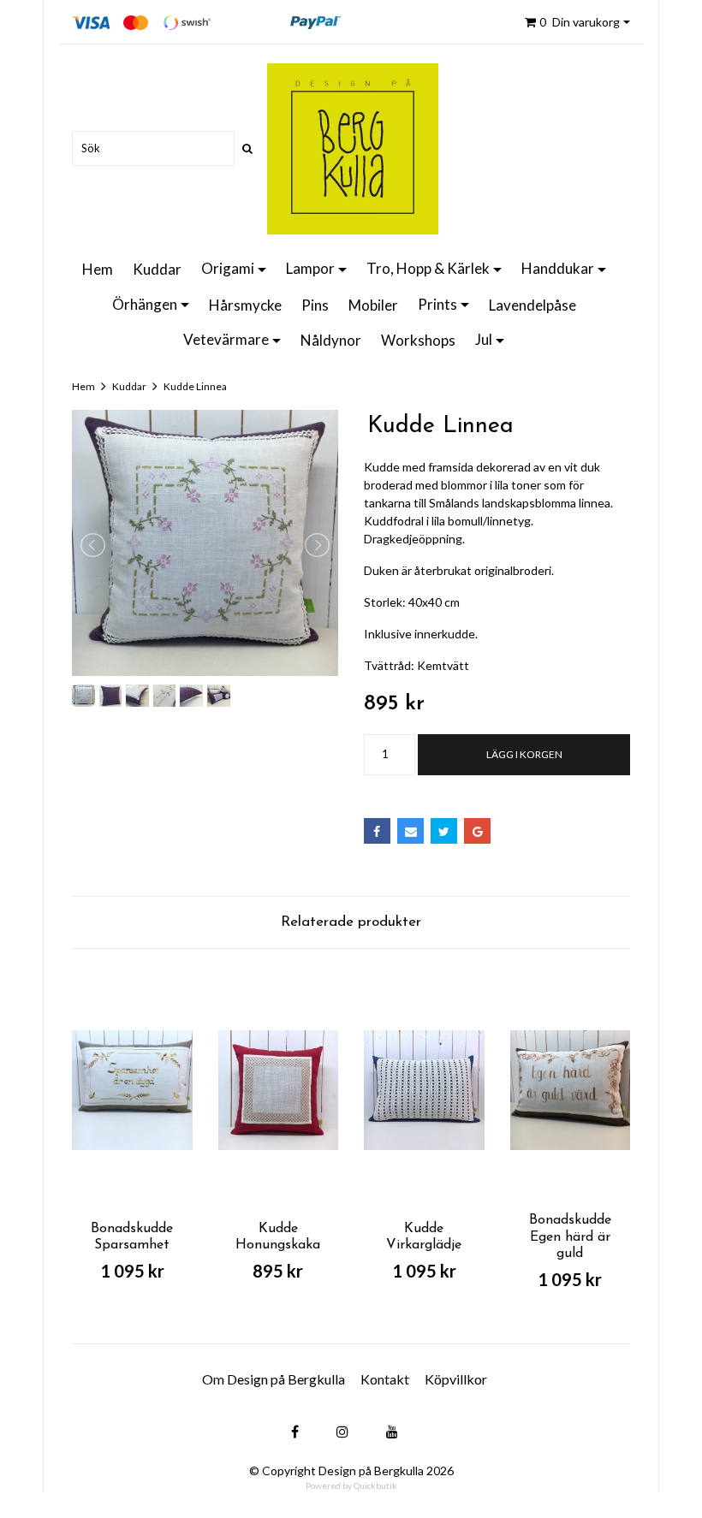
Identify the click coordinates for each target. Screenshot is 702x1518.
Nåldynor (330, 340)
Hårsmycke (245, 305)
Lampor (310, 268)
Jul (483, 339)
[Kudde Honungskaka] (278, 1090)
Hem (97, 269)
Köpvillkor (456, 1379)
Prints (437, 304)
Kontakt (384, 1379)
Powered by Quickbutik (351, 1485)
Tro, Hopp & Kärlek (428, 268)
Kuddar (157, 269)
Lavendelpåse (532, 305)
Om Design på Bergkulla (273, 1379)
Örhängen (144, 304)
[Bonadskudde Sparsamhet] (132, 1090)
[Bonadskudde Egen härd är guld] (570, 1090)
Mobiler (373, 305)
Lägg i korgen (524, 754)
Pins (315, 305)
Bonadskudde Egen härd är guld (570, 1236)
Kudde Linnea (195, 386)
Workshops (418, 340)
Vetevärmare (226, 339)
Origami (227, 268)
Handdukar (557, 268)
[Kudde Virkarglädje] (424, 1090)
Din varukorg (579, 22)
